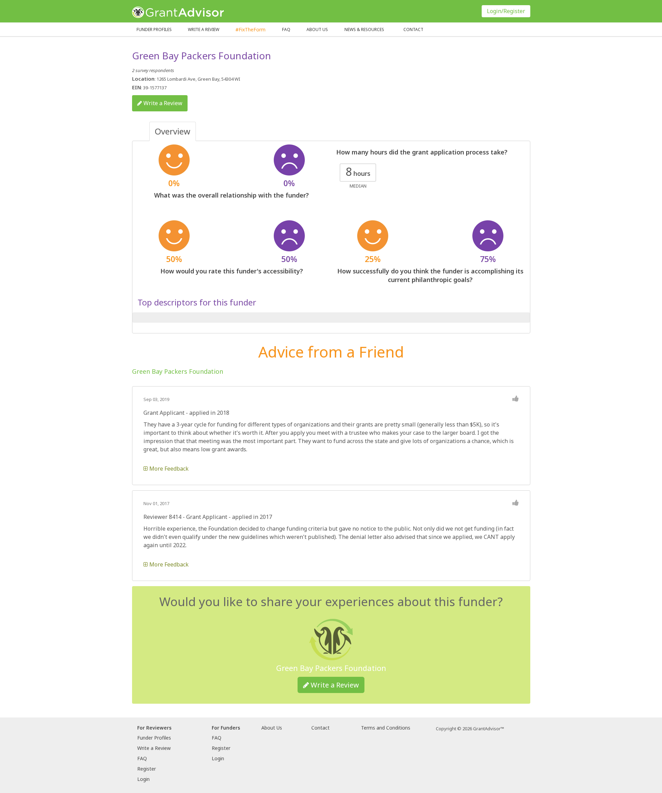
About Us (271, 727)
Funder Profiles (154, 29)
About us (317, 29)
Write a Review (203, 29)
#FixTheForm (250, 29)
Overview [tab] (172, 131)
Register (146, 768)
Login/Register (506, 11)
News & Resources (364, 29)
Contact (413, 29)
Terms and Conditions (385, 727)
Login (143, 779)
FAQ (286, 29)
